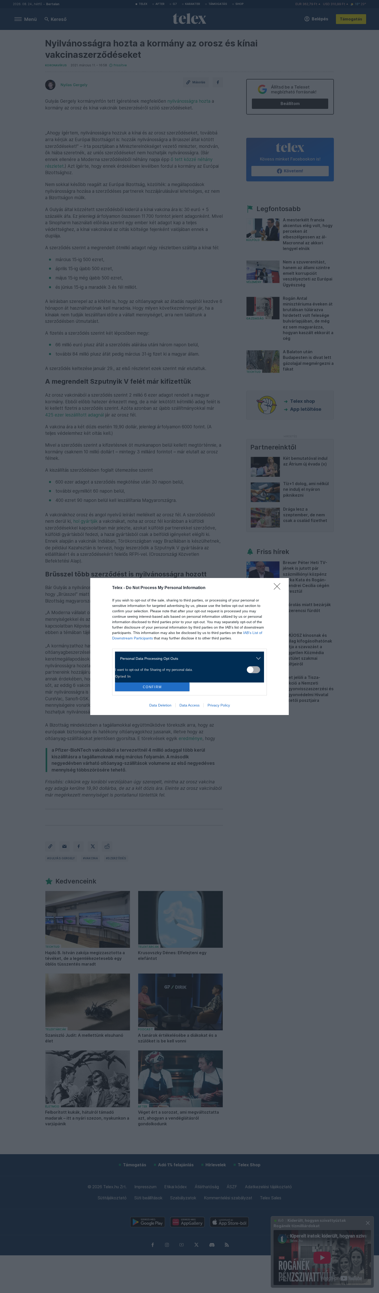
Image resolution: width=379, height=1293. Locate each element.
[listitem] (187, 658)
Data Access (189, 705)
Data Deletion (160, 705)
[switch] (253, 669)
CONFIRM (152, 687)
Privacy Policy (219, 705)
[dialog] (189, 646)
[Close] (279, 588)
